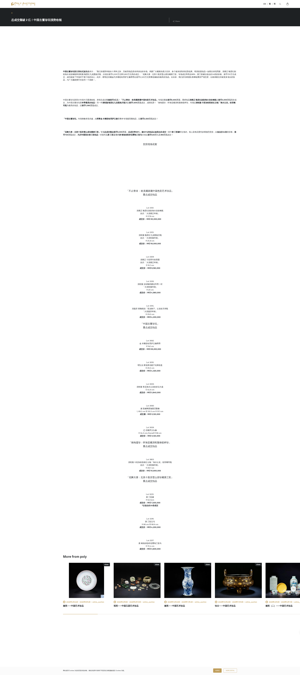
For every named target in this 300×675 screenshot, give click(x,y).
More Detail (230, 670)
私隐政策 (111, 670)
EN (264, 4)
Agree (217, 670)
